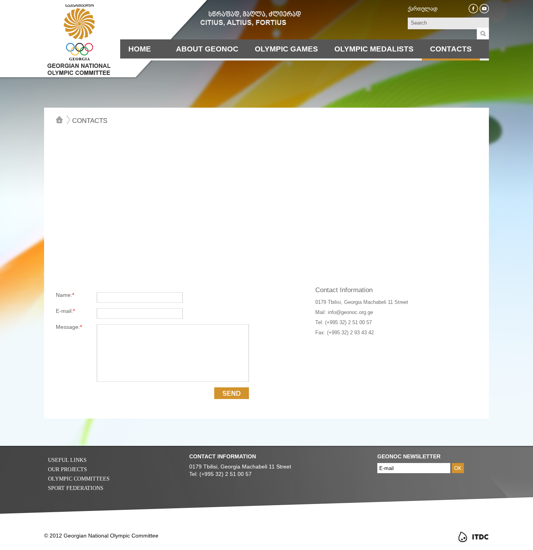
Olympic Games (286, 49)
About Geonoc (207, 49)
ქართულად (422, 8)
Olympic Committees (79, 479)
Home (139, 49)
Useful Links (67, 460)
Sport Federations (75, 488)
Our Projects (67, 469)
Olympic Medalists (374, 49)
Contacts (451, 49)
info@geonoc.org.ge (350, 312)
